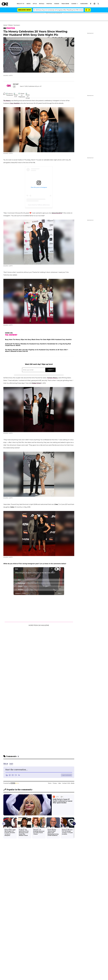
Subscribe (84, 3)
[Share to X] (16, 94)
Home (5, 25)
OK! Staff (15, 84)
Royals (41, 3)
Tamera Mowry (52, 378)
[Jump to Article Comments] (4, 94)
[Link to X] (98, 3)
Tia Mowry (7, 100)
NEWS (28, 3)
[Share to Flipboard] (21, 94)
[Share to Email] (28, 94)
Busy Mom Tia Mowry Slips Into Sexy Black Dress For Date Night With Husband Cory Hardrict (38, 339)
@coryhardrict (57, 213)
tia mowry (17, 25)
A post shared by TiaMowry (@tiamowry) (39, 205)
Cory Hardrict (15, 103)
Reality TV (20, 3)
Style (35, 3)
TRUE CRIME (65, 3)
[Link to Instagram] (94, 3)
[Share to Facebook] (9, 94)
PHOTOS (49, 3)
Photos (10, 25)
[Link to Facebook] (91, 3)
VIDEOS (56, 3)
